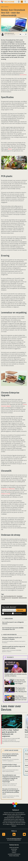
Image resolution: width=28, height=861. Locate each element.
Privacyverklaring (14, 855)
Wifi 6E (10, 149)
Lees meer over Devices (11, 707)
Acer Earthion (23, 74)
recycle (3, 599)
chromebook (19, 596)
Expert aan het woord (11, 750)
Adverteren (14, 849)
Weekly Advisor (18, 613)
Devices (6, 6)
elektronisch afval (23, 597)
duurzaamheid (15, 597)
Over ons (14, 851)
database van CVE (5, 493)
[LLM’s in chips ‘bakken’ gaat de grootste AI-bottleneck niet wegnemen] (11, 721)
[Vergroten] (25, 159)
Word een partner (14, 847)
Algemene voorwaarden (14, 854)
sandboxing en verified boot (8, 489)
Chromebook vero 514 (6, 597)
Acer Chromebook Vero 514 (10, 596)
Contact (14, 852)
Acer (2, 596)
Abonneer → (21, 610)
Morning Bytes (7, 613)
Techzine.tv (10, 657)
